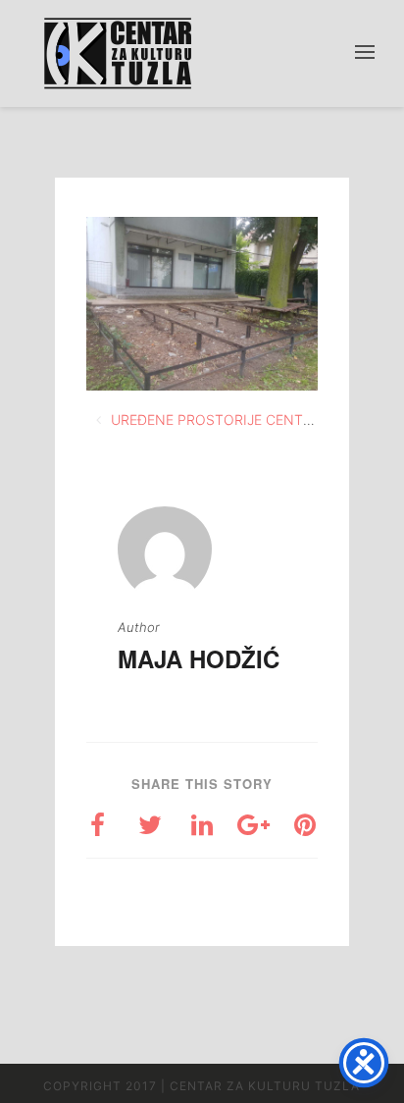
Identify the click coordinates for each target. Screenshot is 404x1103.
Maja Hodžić (198, 658)
